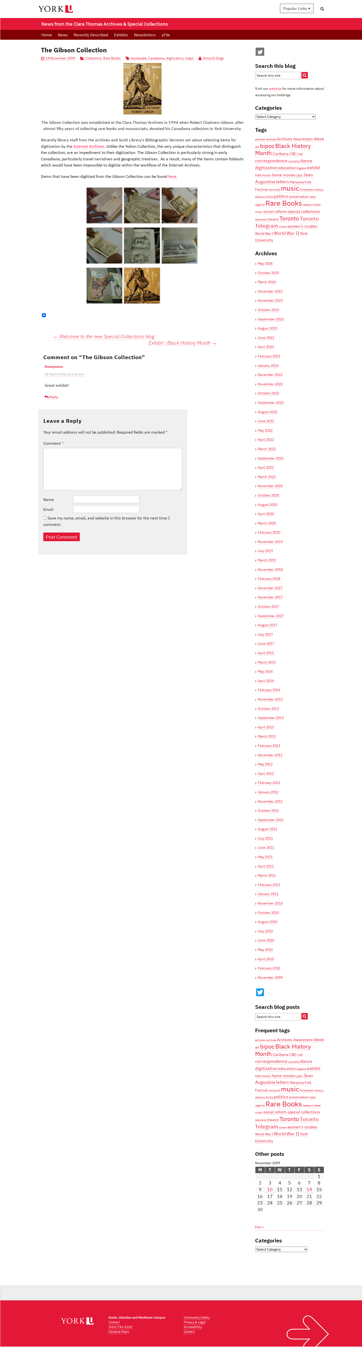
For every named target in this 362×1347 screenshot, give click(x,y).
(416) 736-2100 (120, 1327)
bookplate (139, 58)
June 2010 (266, 940)
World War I (264, 233)
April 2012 (266, 773)
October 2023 (268, 310)
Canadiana (156, 58)
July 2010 (265, 931)
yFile (166, 34)
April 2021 (266, 467)
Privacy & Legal (195, 1322)
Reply (53, 397)
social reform (275, 211)
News (63, 34)
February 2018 (269, 578)
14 (309, 1189)
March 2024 (267, 282)
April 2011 (266, 866)
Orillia (269, 197)
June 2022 (266, 421)
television (261, 219)
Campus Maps (119, 1331)
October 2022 (268, 393)
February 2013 (269, 745)
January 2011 (268, 894)
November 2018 (270, 569)
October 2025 (268, 273)
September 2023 (271, 319)
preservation (299, 196)
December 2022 (270, 374)
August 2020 (267, 504)
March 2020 (267, 523)
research (308, 204)
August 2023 (267, 328)
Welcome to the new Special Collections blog (103, 336)
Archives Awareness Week (300, 138)
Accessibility (193, 1327)
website (275, 88)
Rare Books (112, 58)
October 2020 (268, 495)
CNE (300, 154)
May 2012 (265, 764)
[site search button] (304, 75)
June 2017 (266, 643)
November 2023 (270, 300)
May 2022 (265, 430)
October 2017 (268, 606)
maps (189, 58)
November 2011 (270, 801)
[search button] (322, 8)
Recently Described (91, 34)
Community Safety (197, 1317)
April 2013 (266, 727)
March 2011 (267, 875)
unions (283, 226)
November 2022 (270, 384)
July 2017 (265, 634)
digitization (174, 58)
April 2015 (266, 653)
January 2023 (268, 365)
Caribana (281, 153)
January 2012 (268, 792)
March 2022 (267, 449)
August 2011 (267, 829)
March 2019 (267, 560)
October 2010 (268, 912)
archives (271, 139)
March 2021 (267, 477)
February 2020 (269, 532)
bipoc (267, 146)
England (301, 168)
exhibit (313, 167)
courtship (293, 161)
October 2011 (268, 810)
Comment (53, 443)
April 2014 (266, 681)
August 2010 (267, 922)
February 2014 (269, 690)
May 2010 (265, 949)
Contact (114, 1322)
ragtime (260, 204)
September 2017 (271, 616)
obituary (260, 197)
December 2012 (270, 755)
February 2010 (269, 968)
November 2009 (270, 977)
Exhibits (121, 34)
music (290, 188)
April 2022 (266, 439)
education (287, 167)
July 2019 (265, 551)
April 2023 (266, 347)
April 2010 (266, 959)
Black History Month (283, 149)
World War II (286, 233)
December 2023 (270, 291)
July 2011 (265, 838)
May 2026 (265, 263)
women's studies (302, 226)
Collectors (93, 58)
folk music (263, 175)
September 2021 (271, 458)
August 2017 (267, 625)
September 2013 (271, 718)
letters (282, 182)
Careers (189, 1331)
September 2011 (271, 820)
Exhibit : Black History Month (183, 343)
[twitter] (260, 53)
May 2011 (265, 857)
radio (313, 197)
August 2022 (267, 412)
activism (260, 139)
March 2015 (267, 662)
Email (48, 509)
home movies (284, 174)
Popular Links (295, 8)
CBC (293, 153)
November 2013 (270, 699)
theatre (273, 219)
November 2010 (270, 903)
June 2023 (266, 337)
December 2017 (270, 588)
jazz (299, 175)
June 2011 (266, 847)
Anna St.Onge (213, 58)
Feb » (259, 1227)
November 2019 (270, 541)
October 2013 (268, 708)
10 (270, 1189)
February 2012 (269, 782)
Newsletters (145, 34)
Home (46, 34)
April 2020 (266, 514)
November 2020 (270, 486)
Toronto (289, 218)
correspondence (271, 161)
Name (48, 499)
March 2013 (267, 736)
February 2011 (269, 885)
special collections (303, 211)
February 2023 (269, 356)
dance (306, 161)
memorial (274, 189)
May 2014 (265, 671)
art (257, 147)
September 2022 (271, 402)
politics (281, 196)
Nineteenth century (311, 189)
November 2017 (270, 597)
